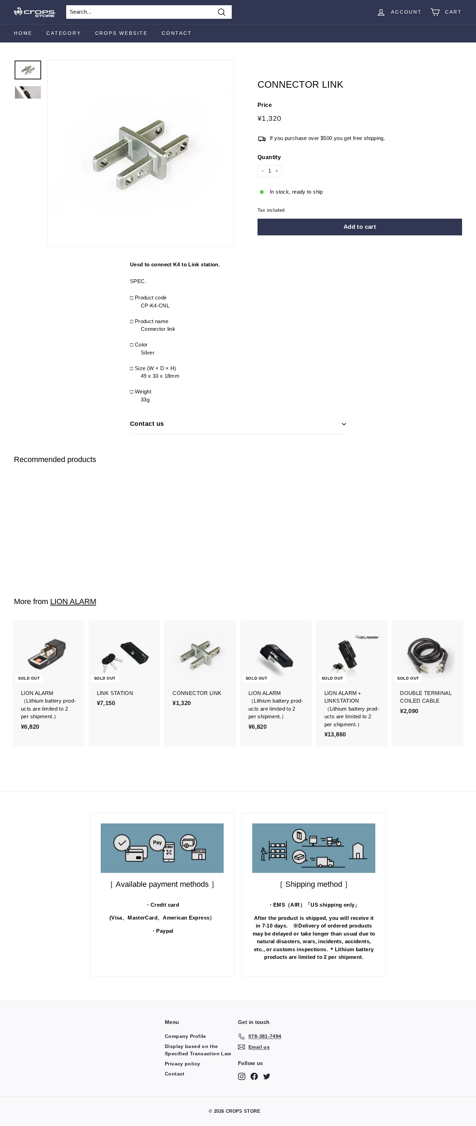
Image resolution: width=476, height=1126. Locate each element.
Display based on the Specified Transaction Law (198, 1049)
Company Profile (185, 1036)
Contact (177, 33)
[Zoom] (140, 153)
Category (63, 33)
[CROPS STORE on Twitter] (266, 1076)
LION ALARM (73, 601)
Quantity (269, 157)
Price (265, 105)
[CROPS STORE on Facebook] (254, 1076)
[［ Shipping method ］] (313, 848)
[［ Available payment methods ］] (162, 848)
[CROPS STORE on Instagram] (241, 1076)
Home (23, 33)
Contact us (147, 423)
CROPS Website (121, 33)
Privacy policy (182, 1063)
